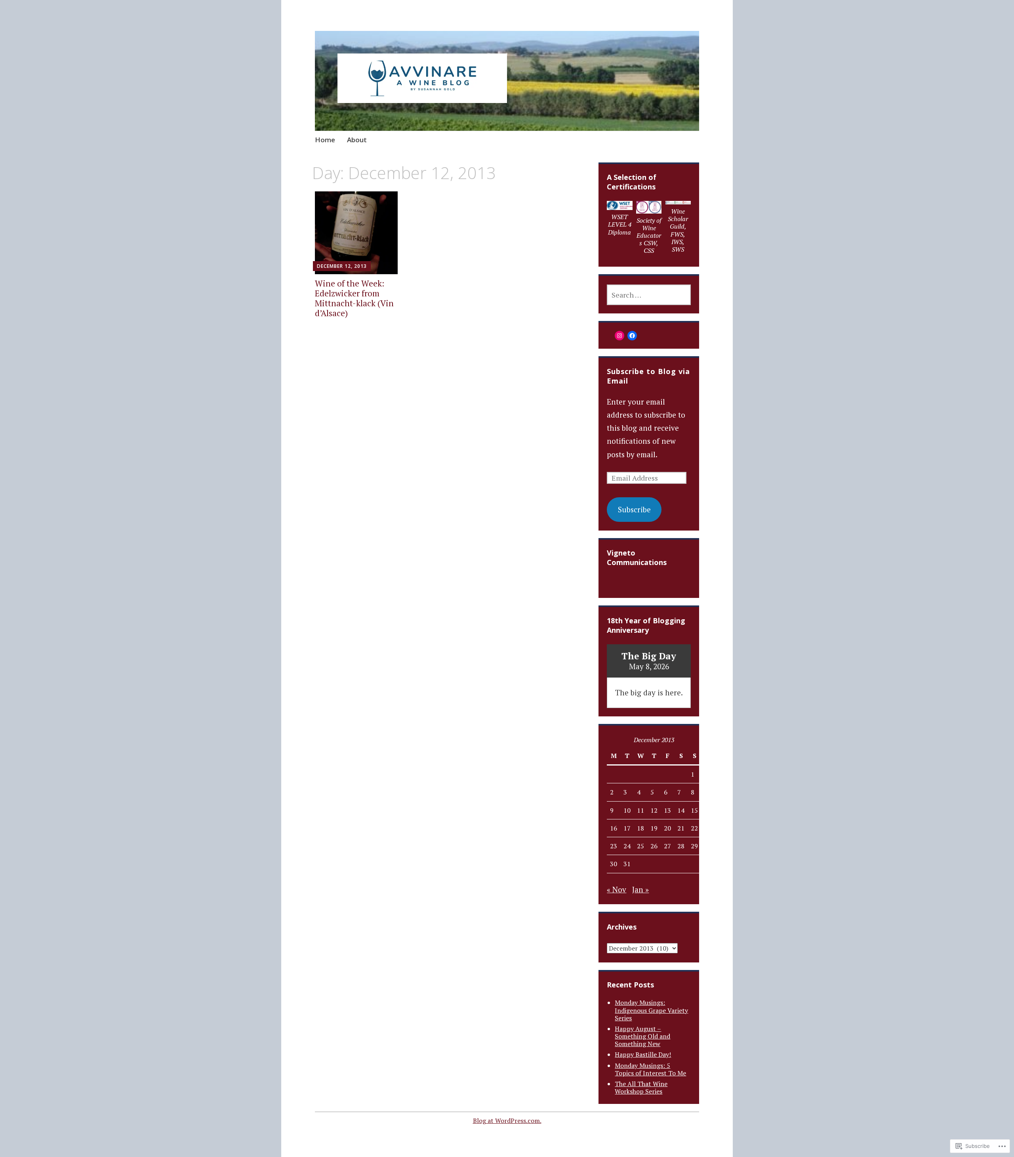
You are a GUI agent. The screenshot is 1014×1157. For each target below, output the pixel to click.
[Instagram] (619, 335)
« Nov (616, 889)
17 (627, 828)
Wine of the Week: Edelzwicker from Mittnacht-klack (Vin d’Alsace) (354, 298)
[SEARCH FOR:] (648, 294)
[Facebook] (632, 335)
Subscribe (634, 509)
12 (654, 810)
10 (627, 810)
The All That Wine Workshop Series (641, 1087)
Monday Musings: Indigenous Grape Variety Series (651, 1010)
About (357, 139)
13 (667, 810)
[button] (620, 220)
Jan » (640, 889)
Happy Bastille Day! (643, 1054)
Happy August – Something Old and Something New (642, 1036)
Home (325, 139)
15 (694, 810)
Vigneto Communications (637, 557)
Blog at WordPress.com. (507, 1120)
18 (640, 828)
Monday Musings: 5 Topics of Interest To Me (650, 1069)
